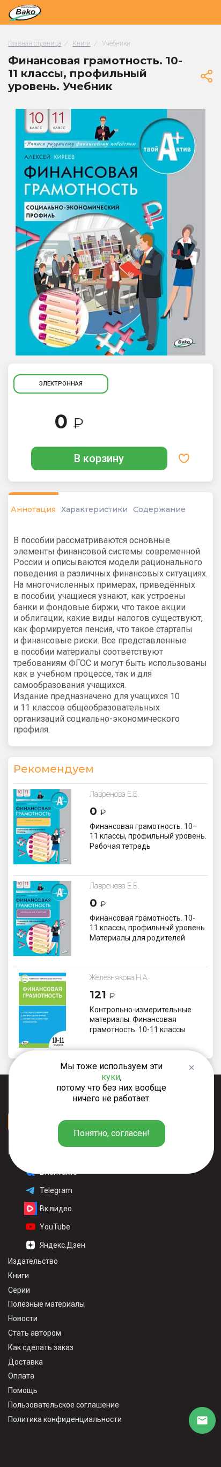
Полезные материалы (46, 1304)
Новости (23, 1318)
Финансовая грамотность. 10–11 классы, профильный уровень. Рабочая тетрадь (148, 836)
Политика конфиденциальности (65, 1419)
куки (110, 1077)
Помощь (23, 1390)
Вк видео (56, 1208)
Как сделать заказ (40, 1347)
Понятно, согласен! (111, 1133)
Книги (18, 1275)
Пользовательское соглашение (63, 1405)
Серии (19, 1290)
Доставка (25, 1362)
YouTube (55, 1226)
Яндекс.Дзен (62, 1245)
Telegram (56, 1190)
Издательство (33, 1261)
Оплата (21, 1376)
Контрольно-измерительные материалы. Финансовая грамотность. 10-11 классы (140, 1019)
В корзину (99, 458)
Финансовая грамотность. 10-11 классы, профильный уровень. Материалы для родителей (148, 928)
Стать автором (34, 1333)
